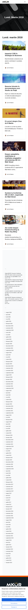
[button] (25, 2)
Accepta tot (14, 599)
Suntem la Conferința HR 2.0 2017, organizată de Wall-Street (14, 195)
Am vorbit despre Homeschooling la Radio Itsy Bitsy (12, 230)
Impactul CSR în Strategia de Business (13, 54)
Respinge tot (14, 607)
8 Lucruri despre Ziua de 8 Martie (13, 122)
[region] (14, 598)
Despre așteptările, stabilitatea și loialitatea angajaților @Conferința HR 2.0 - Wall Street (13, 158)
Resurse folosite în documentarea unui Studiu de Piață (12, 88)
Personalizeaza (14, 603)
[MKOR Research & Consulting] (5, 2)
